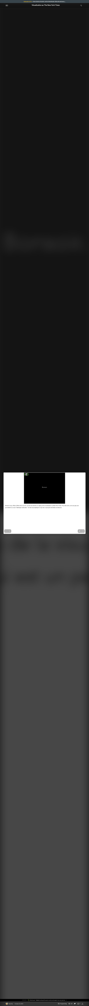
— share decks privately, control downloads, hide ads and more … (44, 1)
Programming (63, 1003)
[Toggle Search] (81, 5)
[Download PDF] (83, 1003)
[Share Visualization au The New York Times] (74, 1004)
